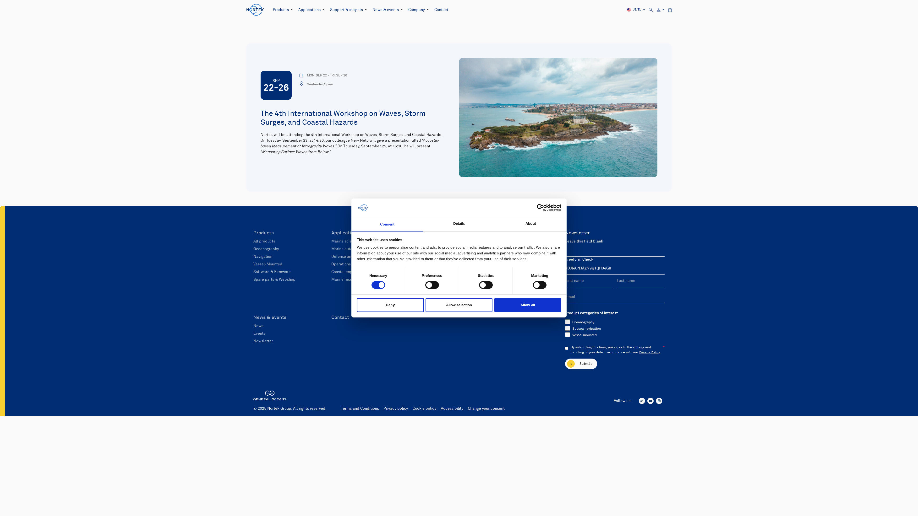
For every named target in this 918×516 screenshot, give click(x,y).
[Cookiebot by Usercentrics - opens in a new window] (540, 207)
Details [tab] (459, 223)
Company (416, 10)
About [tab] (530, 223)
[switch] (432, 285)
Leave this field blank (584, 241)
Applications (309, 10)
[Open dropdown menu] (291, 10)
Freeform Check (579, 259)
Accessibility (452, 408)
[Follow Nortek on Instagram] (659, 400)
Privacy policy (395, 408)
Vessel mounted (584, 335)
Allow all (527, 305)
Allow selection (459, 305)
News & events (385, 10)
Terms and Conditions (360, 408)
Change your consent (486, 408)
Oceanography (583, 322)
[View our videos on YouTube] (650, 400)
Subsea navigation (586, 328)
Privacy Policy (649, 352)
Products (281, 10)
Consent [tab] (387, 224)
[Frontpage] (255, 10)
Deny (390, 305)
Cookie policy (424, 408)
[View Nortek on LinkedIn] (641, 400)
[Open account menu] (660, 10)
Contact (441, 10)
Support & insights (346, 10)
